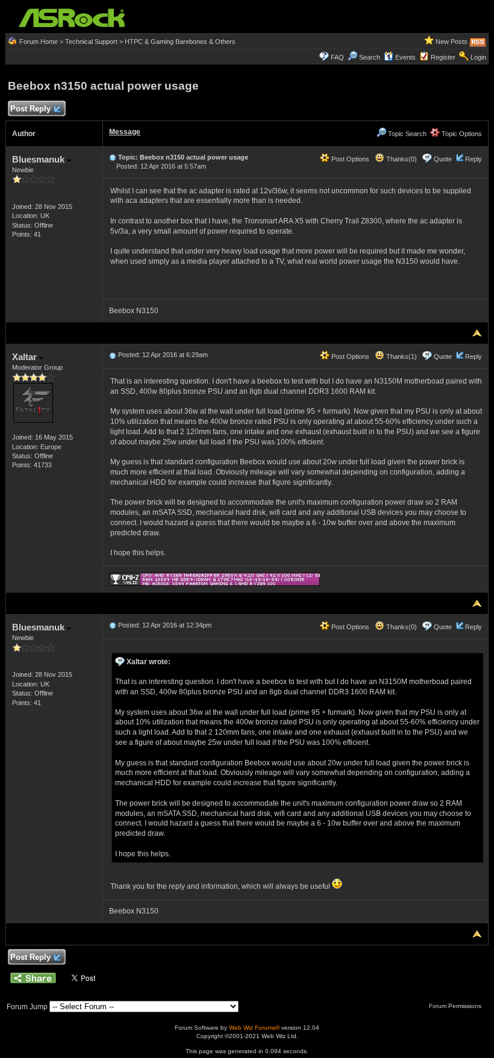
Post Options (349, 159)
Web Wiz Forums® (254, 1027)
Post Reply (30, 108)
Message (124, 132)
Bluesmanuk (39, 159)
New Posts (451, 41)
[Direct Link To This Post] (112, 157)
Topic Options (461, 133)
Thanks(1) (400, 356)
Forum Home (38, 41)
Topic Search (406, 133)
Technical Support (91, 41)
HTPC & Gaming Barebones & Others (180, 41)
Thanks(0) (400, 159)
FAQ (337, 57)
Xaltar (25, 357)
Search (369, 57)
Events (405, 57)
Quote (443, 159)
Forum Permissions (456, 1006)
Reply (473, 159)
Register (443, 57)
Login (478, 57)
